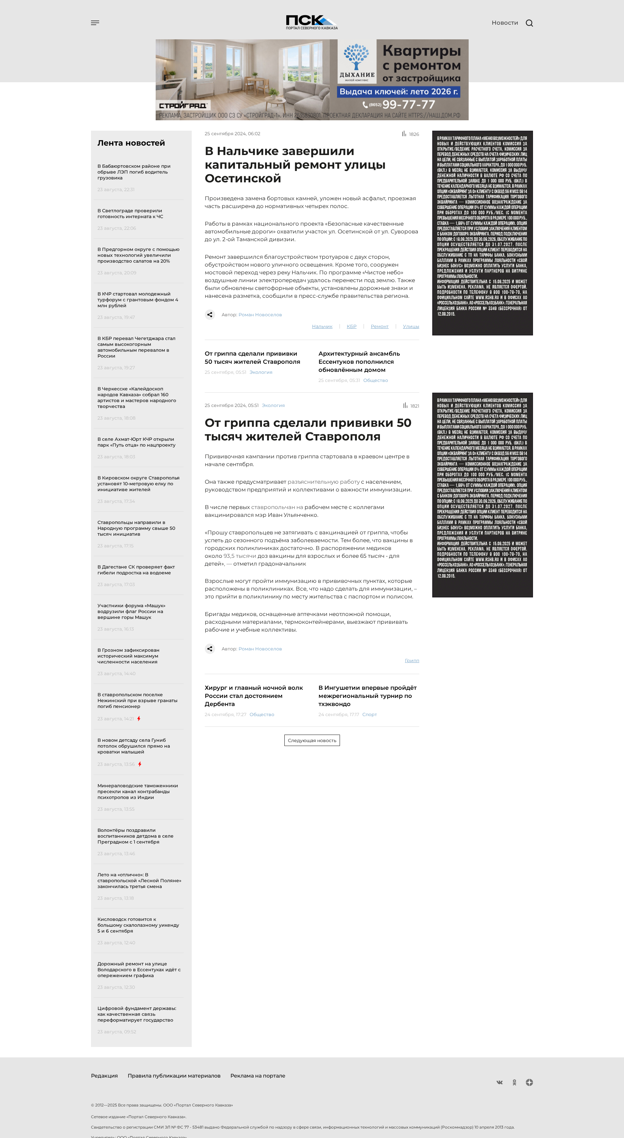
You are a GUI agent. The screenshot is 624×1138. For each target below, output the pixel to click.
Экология (261, 372)
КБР (352, 326)
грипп (412, 660)
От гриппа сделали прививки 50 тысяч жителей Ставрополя (252, 357)
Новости (505, 23)
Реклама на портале (257, 1076)
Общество (375, 380)
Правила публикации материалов (174, 1076)
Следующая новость (312, 740)
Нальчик (322, 326)
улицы (411, 326)
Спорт (369, 714)
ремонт (380, 326)
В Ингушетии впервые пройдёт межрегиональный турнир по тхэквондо (367, 696)
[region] (141, 597)
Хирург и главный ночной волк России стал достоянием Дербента (254, 696)
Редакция (104, 1076)
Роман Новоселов (260, 314)
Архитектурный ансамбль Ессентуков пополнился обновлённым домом (359, 361)
